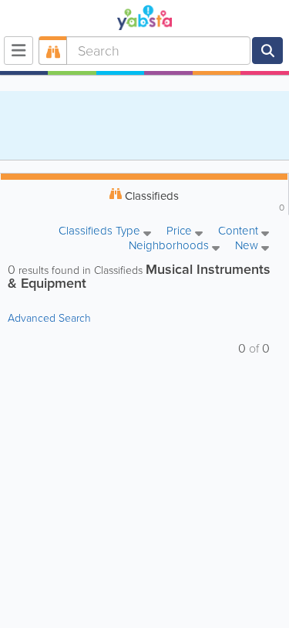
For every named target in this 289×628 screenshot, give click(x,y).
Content (239, 232)
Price (180, 232)
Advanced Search (49, 318)
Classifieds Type (101, 232)
